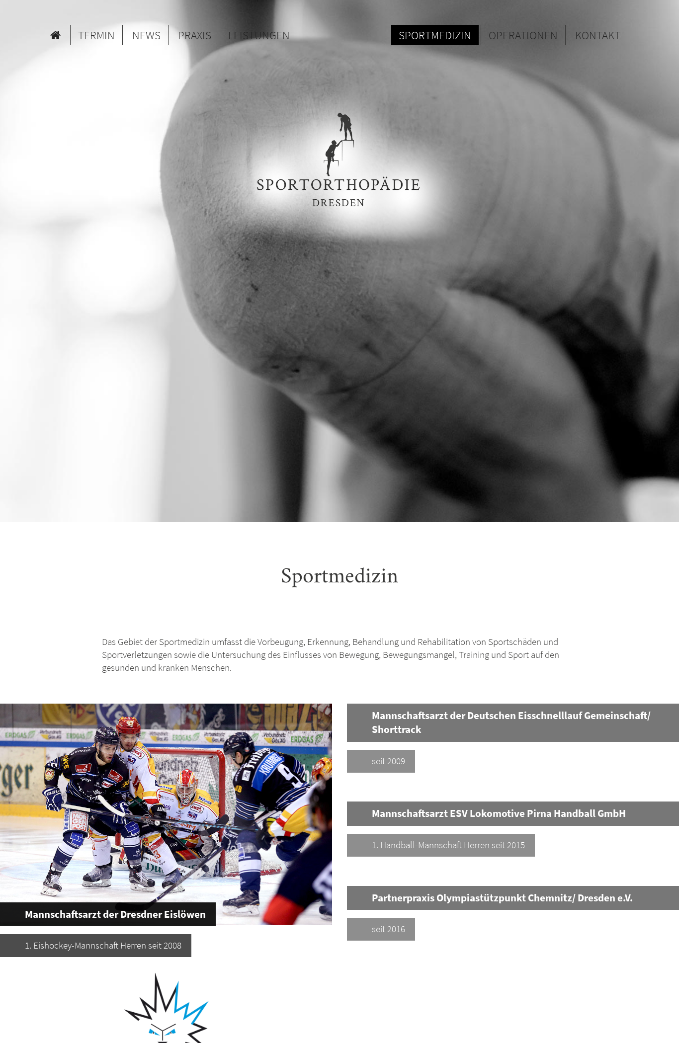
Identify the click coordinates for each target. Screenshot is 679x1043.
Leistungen (259, 35)
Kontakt (597, 35)
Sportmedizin (435, 35)
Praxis (194, 35)
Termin (96, 35)
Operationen (523, 35)
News (146, 35)
